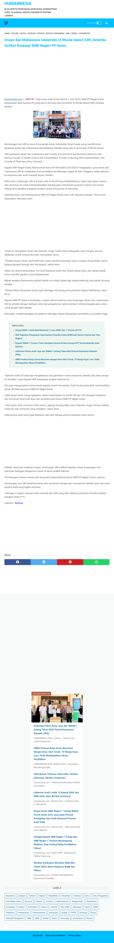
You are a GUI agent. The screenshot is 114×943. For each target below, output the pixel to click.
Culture (32, 895)
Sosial (45, 918)
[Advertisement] (57, 73)
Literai (44, 907)
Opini (87, 907)
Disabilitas (53, 895)
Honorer (28, 901)
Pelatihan (10, 912)
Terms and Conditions (55, 935)
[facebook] (17, 562)
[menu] (6, 23)
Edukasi (77, 895)
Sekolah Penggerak (15, 918)
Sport (54, 918)
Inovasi (49, 901)
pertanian (53, 912)
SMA (29, 918)
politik (64, 912)
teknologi (65, 918)
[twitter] (44, 562)
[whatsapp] (96, 562)
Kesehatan (92, 901)
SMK (37, 918)
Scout (93, 912)
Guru (86, 895)
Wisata (89, 918)
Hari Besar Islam (13, 901)
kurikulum (32, 907)
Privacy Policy (74, 935)
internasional (62, 901)
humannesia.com (13, 99)
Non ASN (65, 907)
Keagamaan (77, 901)
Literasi (53, 907)
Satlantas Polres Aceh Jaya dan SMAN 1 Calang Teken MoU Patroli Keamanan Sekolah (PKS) (55, 729)
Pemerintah (23, 912)
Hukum (39, 901)
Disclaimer (37, 935)
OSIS (95, 907)
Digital (42, 895)
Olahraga (77, 907)
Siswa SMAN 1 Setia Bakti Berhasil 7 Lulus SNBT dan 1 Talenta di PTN (48, 330)
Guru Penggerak (100, 895)
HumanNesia (17, 3)
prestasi (83, 912)
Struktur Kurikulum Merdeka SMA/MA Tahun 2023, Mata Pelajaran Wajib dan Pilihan (54, 866)
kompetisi (10, 907)
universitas (78, 918)
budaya (21, 895)
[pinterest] (70, 562)
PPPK (73, 912)
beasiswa (10, 895)
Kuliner (21, 907)
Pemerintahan (39, 912)
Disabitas (65, 895)
